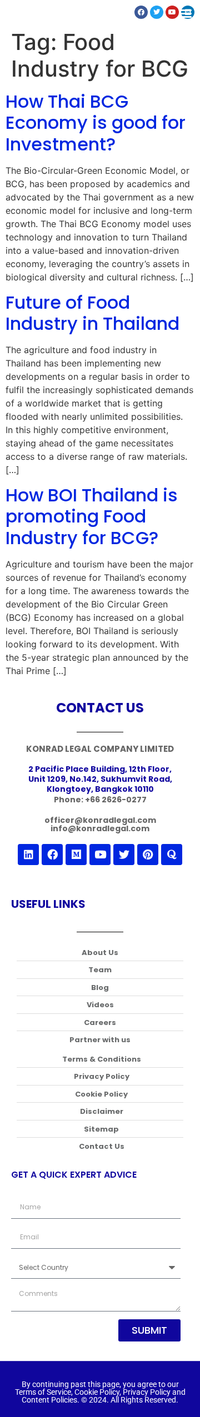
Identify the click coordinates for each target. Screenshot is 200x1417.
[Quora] (171, 854)
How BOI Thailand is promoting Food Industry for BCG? (92, 516)
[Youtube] (100, 854)
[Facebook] (52, 854)
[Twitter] (123, 854)
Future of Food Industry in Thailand (92, 313)
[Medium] (76, 854)
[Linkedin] (28, 854)
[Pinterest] (147, 854)
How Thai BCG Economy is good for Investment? (96, 123)
